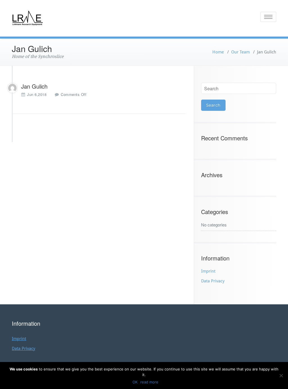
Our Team (240, 52)
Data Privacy (212, 281)
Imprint (208, 271)
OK (135, 382)
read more (149, 382)
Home (218, 52)
